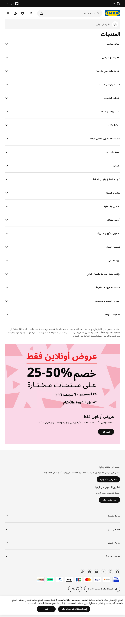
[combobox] (73, 13)
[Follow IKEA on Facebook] (117, 571)
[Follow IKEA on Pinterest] (89, 571)
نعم (46, 609)
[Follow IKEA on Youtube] (96, 571)
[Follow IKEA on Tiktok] (82, 571)
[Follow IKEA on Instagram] (110, 571)
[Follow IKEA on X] (103, 571)
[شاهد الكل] (62, 376)
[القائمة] (8, 13)
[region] (62, 605)
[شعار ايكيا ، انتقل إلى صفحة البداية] (112, 13)
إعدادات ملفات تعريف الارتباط (74, 609)
